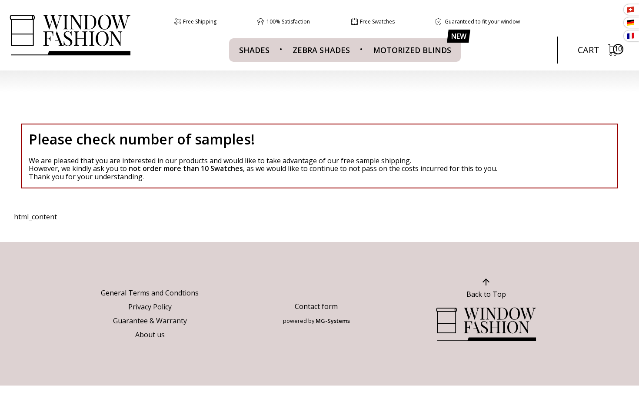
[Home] (70, 35)
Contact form (316, 306)
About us (150, 334)
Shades (254, 50)
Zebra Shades (321, 50)
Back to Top (486, 294)
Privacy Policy (150, 307)
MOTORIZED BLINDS (412, 50)
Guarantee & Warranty (150, 320)
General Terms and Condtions (150, 293)
